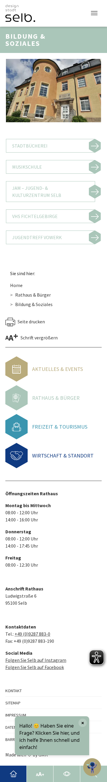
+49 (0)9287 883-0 (32, 634)
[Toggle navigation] (94, 13)
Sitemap (13, 703)
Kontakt (13, 690)
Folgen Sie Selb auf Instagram (35, 660)
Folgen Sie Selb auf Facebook (34, 667)
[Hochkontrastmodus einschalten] (67, 774)
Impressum (15, 715)
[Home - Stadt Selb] (13, 774)
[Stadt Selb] (20, 13)
